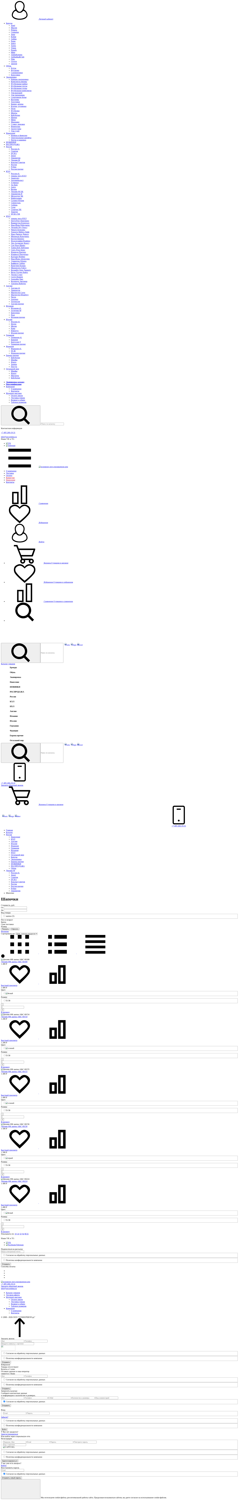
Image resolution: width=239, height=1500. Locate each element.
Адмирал (15, 183)
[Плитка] (20, 953)
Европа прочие (12, 355)
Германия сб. (16, 337)
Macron (14, 28)
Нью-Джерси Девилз (20, 234)
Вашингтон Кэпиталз (20, 223)
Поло (13, 108)
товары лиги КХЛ (18, 176)
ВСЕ (27, 1234)
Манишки (15, 122)
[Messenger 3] (80, 645)
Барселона (15, 313)
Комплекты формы (19, 82)
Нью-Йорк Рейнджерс (20, 225)
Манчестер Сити (18, 292)
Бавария (14, 340)
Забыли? (4, 1417)
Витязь (14, 189)
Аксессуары (16, 129)
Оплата (9, 475)
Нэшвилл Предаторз (19, 254)
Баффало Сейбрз (18, 263)
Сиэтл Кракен (17, 277)
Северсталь (16, 203)
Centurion (15, 32)
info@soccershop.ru (9, 437)
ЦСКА (14, 153)
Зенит (13, 156)
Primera (14, 30)
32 (21, 1234)
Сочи (13, 207)
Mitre (13, 52)
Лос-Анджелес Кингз (20, 243)
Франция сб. (16, 349)
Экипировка (11, 77)
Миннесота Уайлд (18, 268)
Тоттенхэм (15, 301)
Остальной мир (12, 369)
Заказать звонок (12, 785)
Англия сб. (15, 288)
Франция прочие (18, 353)
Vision (13, 48)
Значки (14, 364)
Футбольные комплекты (21, 91)
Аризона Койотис (18, 284)
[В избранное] (20, 983)
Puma (13, 41)
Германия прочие (18, 344)
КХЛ (8, 171)
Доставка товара (18, 398)
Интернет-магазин (14, 393)
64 (23, 1234)
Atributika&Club (17, 57)
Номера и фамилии (19, 135)
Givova (14, 61)
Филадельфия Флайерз (20, 241)
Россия (9, 147)
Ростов (14, 165)
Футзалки (15, 70)
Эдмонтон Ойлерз (18, 261)
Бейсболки (15, 115)
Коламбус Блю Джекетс (21, 270)
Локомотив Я (16, 194)
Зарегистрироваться (9, 1434)
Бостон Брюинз (17, 239)
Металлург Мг (17, 196)
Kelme (13, 37)
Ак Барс (14, 185)
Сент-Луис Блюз (18, 250)
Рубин (13, 167)
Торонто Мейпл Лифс (20, 232)
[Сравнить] (57, 983)
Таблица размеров (18, 402)
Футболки (15, 111)
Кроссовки (15, 75)
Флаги (13, 362)
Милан (14, 326)
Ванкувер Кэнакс (18, 266)
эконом (14, 64)
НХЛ (8, 216)
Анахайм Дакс (17, 279)
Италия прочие (17, 333)
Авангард (15, 178)
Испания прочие (18, 317)
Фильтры (5, 931)
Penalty (14, 50)
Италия (9, 319)
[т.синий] (10, 1048)
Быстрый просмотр (9, 985)
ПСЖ (13, 351)
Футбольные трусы (19, 86)
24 (18, 1234)
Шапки (14, 117)
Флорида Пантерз (18, 252)
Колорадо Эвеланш (19, 281)
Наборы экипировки (20, 79)
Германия (10, 335)
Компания (10, 387)
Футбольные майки (19, 84)
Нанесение (10, 133)
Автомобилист (17, 180)
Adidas (14, 39)
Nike (13, 59)
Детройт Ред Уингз (19, 227)
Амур (13, 187)
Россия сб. (15, 149)
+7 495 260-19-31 (8, 433)
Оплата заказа (17, 395)
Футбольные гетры (19, 88)
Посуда (14, 367)
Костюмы (15, 99)
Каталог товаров (8, 664)
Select (13, 43)
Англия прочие (17, 304)
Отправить (6, 1264)
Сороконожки (17, 73)
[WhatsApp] (67, 645)
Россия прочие (17, 169)
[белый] (9, 993)
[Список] (58, 953)
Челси (13, 297)
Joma (13, 34)
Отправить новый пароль (11, 1478)
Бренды (9, 23)
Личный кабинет (45, 19)
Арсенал (14, 299)
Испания (9, 306)
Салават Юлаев (17, 200)
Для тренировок (18, 95)
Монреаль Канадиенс (20, 236)
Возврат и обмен (18, 400)
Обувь (8, 66)
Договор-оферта (13, 1295)
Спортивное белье (19, 97)
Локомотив (15, 158)
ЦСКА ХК (15, 214)
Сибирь (14, 205)
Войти (41, 542)
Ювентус (15, 331)
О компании (16, 389)
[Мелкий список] (95, 953)
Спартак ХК (16, 209)
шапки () (10, 916)
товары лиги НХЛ (19, 218)
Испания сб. (16, 308)
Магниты (15, 376)
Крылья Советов (18, 162)
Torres (13, 46)
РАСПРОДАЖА (13, 144)
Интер (13, 324)
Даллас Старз (16, 275)
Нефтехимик (16, 198)
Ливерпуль (15, 290)
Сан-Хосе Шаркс (18, 245)
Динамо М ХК (17, 192)
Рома (13, 328)
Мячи (13, 120)
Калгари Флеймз (18, 257)
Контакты (15, 391)
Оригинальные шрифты (21, 138)
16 (16, 1234)
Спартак (14, 151)
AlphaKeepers (16, 55)
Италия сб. (15, 322)
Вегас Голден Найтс (19, 272)
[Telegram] (74, 645)
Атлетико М (16, 310)
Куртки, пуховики (18, 106)
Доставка (10, 473)
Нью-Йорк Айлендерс (20, 259)
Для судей (15, 131)
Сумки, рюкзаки (18, 124)
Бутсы (13, 68)
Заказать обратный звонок (12, 1286)
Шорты (14, 113)
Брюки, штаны (17, 104)
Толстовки (15, 102)
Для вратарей (16, 93)
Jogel (13, 25)
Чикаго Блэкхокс (18, 230)
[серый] (9, 1158)
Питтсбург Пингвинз (20, 221)
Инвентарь (15, 126)
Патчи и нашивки (18, 140)
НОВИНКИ (11, 142)
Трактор (14, 212)
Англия (9, 286)
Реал (13, 315)
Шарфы (14, 360)
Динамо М (15, 160)
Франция (10, 346)
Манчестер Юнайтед (20, 295)
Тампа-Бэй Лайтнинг (20, 248)
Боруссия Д (16, 342)
